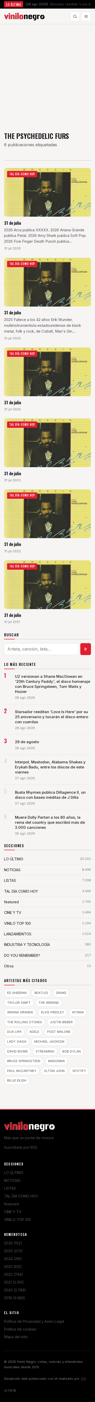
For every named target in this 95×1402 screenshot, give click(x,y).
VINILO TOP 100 (17, 1219)
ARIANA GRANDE (20, 1012)
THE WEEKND (49, 1003)
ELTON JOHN (54, 1071)
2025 (13, 1251)
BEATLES (41, 993)
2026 (13, 1243)
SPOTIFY (79, 1071)
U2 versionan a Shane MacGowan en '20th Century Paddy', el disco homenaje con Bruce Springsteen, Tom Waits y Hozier (52, 684)
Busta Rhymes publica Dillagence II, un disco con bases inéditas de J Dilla (50, 795)
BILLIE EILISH (16, 1080)
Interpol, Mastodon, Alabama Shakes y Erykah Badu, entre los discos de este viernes (50, 767)
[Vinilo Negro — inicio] (24, 16)
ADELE (34, 1032)
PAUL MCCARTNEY (21, 1071)
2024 (13, 1259)
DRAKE (61, 993)
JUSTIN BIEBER (61, 1022)
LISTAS (10, 1188)
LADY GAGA (16, 1041)
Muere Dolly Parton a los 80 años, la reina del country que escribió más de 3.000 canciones (50, 822)
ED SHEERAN (17, 993)
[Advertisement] (47, 74)
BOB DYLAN (71, 1051)
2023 (13, 1266)
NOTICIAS (12, 1180)
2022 (13, 1274)
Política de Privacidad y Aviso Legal (34, 1321)
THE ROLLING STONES (24, 1022)
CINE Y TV (12, 1212)
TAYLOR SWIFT (19, 1003)
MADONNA (56, 1061)
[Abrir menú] (86, 16)
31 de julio (12, 223)
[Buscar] (75, 16)
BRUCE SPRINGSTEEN (23, 1061)
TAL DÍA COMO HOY (21, 1196)
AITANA (78, 1012)
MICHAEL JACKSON (49, 1041)
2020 (15, 1290)
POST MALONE (58, 1032)
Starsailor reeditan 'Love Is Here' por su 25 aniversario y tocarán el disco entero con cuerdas (51, 717)
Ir (85, 649)
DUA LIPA (14, 1032)
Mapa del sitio (16, 1337)
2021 (14, 1282)
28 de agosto (27, 742)
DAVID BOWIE (17, 1051)
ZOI (83, 1379)
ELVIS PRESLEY (52, 1012)
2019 (14, 1298)
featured (11, 1204)
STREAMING (45, 1051)
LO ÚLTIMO (13, 1172)
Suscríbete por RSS (20, 1147)
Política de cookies (20, 1329)
